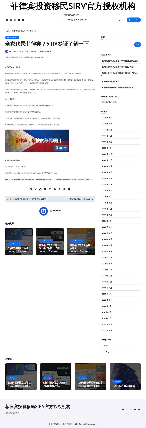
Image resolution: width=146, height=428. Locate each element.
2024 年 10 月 (107, 166)
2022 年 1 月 (107, 306)
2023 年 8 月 (107, 251)
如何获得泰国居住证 (18, 248)
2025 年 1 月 (107, 148)
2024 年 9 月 (107, 172)
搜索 (103, 37)
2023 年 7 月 (107, 257)
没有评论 (34, 51)
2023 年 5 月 (107, 270)
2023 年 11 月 (107, 233)
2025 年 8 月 (107, 118)
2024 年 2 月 (107, 215)
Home (61, 20)
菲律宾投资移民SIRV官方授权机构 (73, 7)
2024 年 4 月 (107, 203)
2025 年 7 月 (107, 124)
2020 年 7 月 (107, 324)
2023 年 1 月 (107, 294)
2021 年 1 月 (106, 318)
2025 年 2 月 (107, 142)
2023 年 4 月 (107, 276)
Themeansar (90, 424)
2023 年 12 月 (107, 227)
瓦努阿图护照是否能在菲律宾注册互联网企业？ (120, 61)
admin (57, 210)
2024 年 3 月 (107, 209)
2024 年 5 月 (107, 197)
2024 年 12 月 (107, 154)
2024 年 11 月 (107, 160)
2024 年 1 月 (107, 221)
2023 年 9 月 (107, 245)
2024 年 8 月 (107, 178)
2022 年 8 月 (107, 300)
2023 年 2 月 (107, 288)
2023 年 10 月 (107, 239)
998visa (105, 346)
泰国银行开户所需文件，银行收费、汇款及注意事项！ (49, 248)
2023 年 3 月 (107, 282)
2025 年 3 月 (107, 136)
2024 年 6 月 (107, 191)
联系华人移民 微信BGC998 (77, 20)
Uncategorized (12, 37)
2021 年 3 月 (107, 312)
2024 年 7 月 (107, 184)
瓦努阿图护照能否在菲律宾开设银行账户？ (118, 88)
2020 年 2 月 (107, 330)
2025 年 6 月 (107, 130)
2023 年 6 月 (107, 264)
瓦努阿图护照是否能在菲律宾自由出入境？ (118, 67)
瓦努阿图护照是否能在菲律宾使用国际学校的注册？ (89, 386)
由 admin (12, 51)
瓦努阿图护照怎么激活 (110, 81)
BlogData (79, 424)
